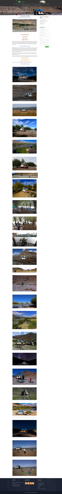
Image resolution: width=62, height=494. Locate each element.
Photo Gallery (39, 485)
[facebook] (26, 483)
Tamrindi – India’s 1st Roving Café (37, 5)
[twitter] (28, 483)
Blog (31, 5)
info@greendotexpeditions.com (16, 484)
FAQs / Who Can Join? (40, 483)
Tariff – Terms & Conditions (41, 482)
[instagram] (31, 483)
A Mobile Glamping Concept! (41, 484)
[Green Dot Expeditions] (31, 0)
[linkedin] (33, 483)
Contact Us (39, 486)
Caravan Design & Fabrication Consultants (25, 5)
